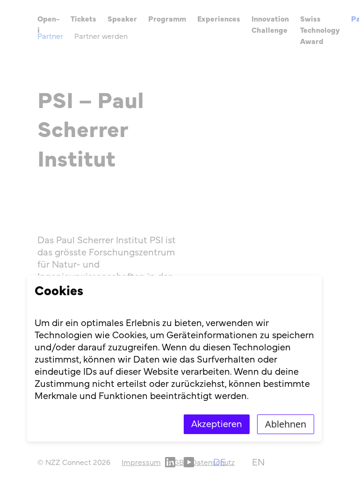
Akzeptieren (216, 424)
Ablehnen (285, 424)
